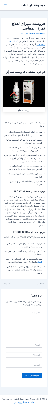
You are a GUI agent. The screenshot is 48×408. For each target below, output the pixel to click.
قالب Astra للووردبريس (24, 402)
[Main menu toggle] (5, 5)
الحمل (39, 262)
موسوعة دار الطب (33, 5)
